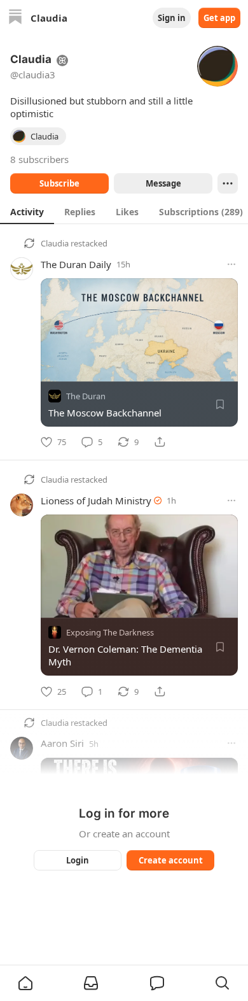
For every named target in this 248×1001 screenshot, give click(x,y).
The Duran (86, 396)
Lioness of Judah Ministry (96, 500)
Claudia (55, 243)
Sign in (172, 18)
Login (77, 860)
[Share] (159, 442)
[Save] (220, 404)
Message (163, 183)
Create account (171, 860)
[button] (25, 983)
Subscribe (59, 183)
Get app (219, 18)
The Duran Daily (76, 264)
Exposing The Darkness (110, 633)
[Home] (15, 18)
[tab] (27, 211)
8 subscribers (39, 159)
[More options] (231, 264)
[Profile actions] (227, 183)
